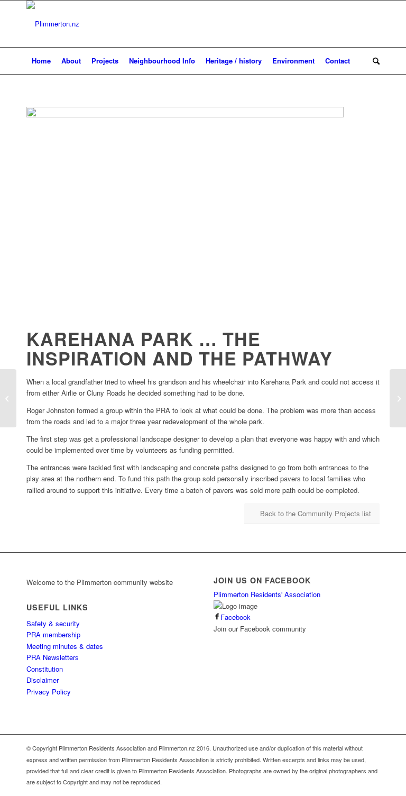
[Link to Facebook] (372, 24)
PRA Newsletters (52, 657)
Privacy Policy (48, 692)
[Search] (373, 61)
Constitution (44, 669)
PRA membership (53, 634)
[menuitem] (41, 61)
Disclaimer (42, 680)
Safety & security (53, 623)
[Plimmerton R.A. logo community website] (52, 24)
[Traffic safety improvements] (398, 398)
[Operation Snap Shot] (8, 398)
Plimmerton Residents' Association (267, 594)
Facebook (235, 617)
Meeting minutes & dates (64, 646)
